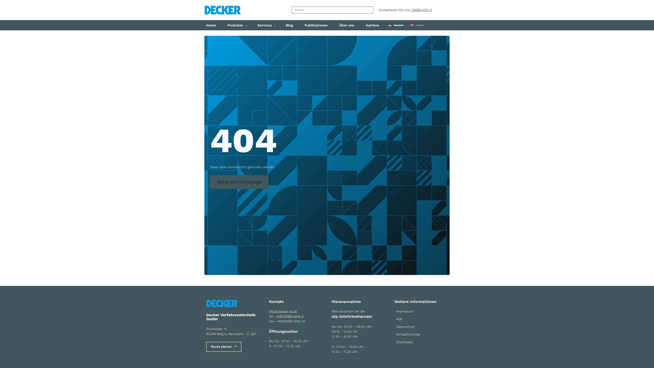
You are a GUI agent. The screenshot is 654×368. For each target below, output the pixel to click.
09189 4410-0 (422, 10)
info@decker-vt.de (283, 311)
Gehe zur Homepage (239, 182)
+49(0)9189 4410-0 (290, 316)
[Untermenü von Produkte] (247, 25)
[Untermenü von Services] (275, 25)
